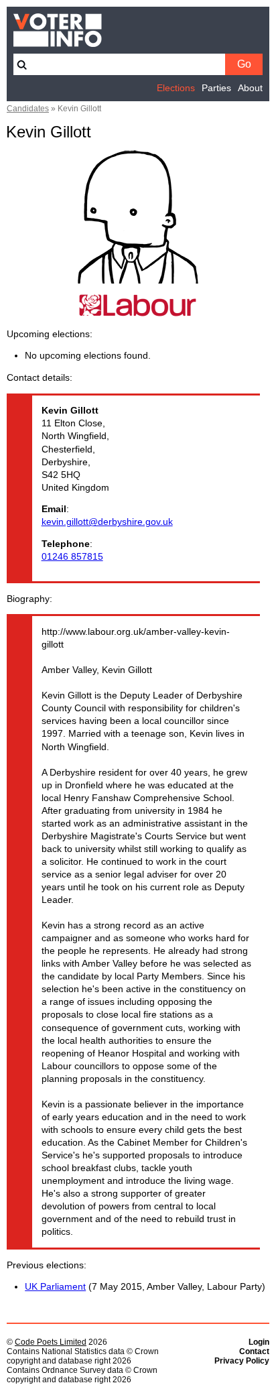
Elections (176, 88)
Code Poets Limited (50, 1342)
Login (259, 1342)
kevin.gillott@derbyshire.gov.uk (107, 522)
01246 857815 (72, 557)
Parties (216, 88)
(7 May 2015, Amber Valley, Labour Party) (145, 1287)
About (250, 88)
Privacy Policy (241, 1361)
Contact (254, 1351)
